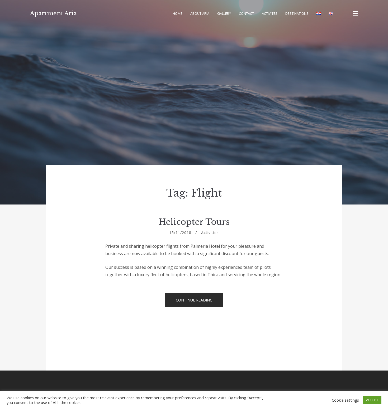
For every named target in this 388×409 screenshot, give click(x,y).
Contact (246, 13)
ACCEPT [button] (372, 399)
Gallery (224, 13)
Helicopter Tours (194, 222)
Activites (269, 13)
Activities (210, 232)
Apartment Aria (53, 13)
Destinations (297, 13)
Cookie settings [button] (345, 400)
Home (177, 13)
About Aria (199, 13)
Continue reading (199, 301)
